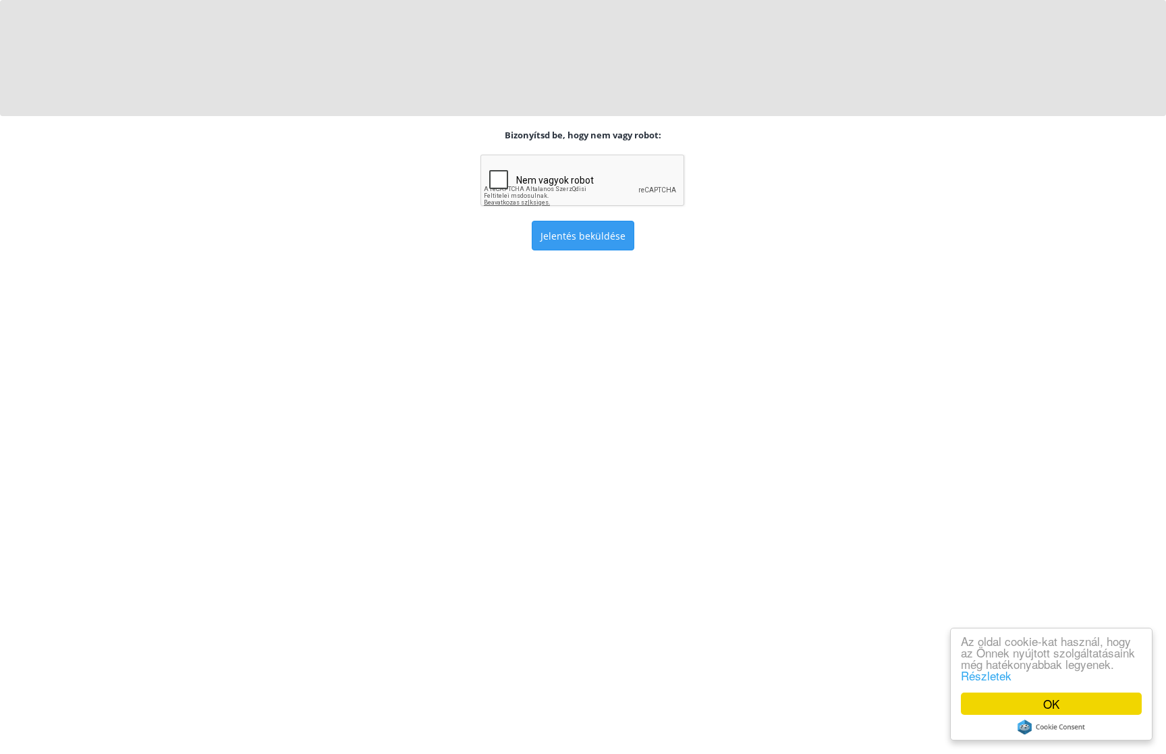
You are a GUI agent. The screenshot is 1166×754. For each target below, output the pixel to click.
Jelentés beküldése (583, 236)
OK (1051, 703)
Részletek (986, 675)
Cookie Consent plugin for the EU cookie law (1051, 727)
